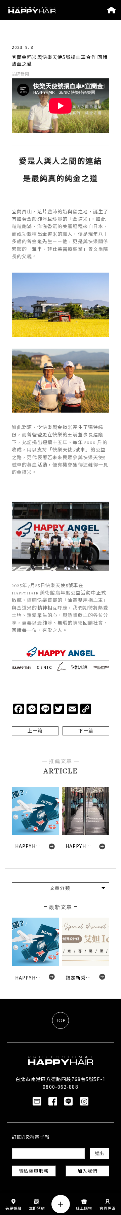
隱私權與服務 (33, 1171)
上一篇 (35, 731)
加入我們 (87, 1171)
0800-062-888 (60, 1086)
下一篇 (85, 731)
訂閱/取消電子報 (31, 1137)
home (111, 10)
